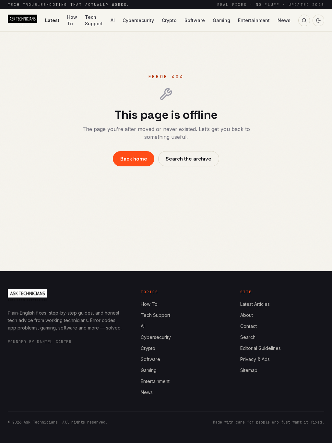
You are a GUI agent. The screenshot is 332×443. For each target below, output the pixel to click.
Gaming (221, 20)
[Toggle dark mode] (318, 20)
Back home (133, 159)
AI (113, 20)
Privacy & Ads (255, 359)
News (284, 20)
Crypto (169, 20)
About (246, 315)
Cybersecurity (138, 20)
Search (247, 337)
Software (194, 20)
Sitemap (248, 370)
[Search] (304, 20)
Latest (52, 20)
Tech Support (94, 20)
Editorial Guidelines (260, 348)
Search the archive (188, 159)
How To (72, 20)
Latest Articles (255, 304)
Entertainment (254, 20)
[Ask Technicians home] (22, 20)
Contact (248, 326)
